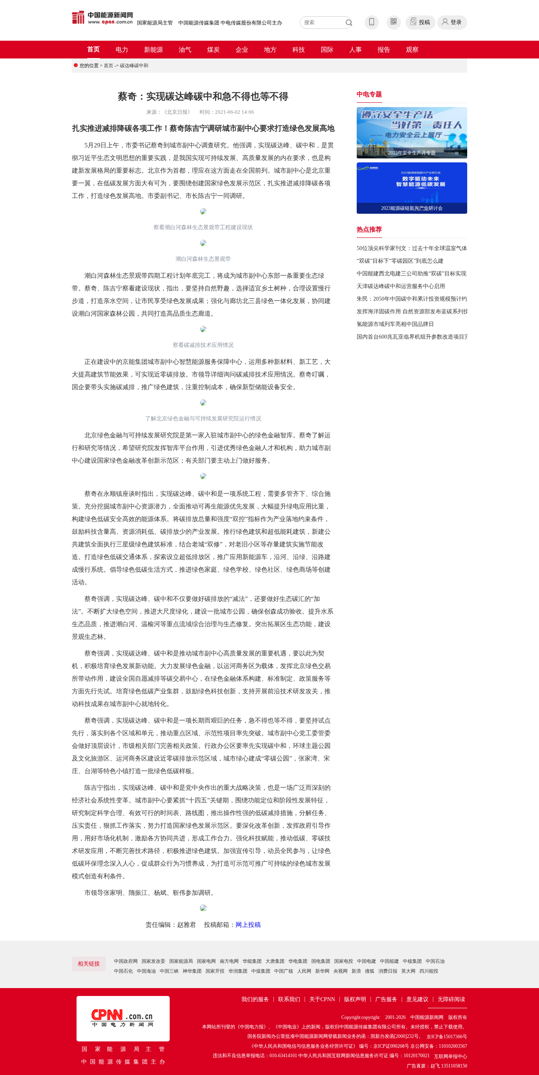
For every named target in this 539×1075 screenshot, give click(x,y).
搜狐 (369, 971)
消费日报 (387, 971)
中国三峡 (169, 971)
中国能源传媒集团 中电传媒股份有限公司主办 (230, 23)
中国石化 (123, 971)
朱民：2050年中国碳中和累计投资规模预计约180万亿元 (424, 299)
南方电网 (229, 961)
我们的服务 (255, 999)
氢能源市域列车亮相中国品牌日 (395, 324)
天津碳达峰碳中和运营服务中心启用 (401, 286)
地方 (270, 49)
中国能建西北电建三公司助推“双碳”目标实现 (411, 274)
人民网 (304, 971)
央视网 (340, 971)
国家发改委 (153, 961)
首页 (93, 49)
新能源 (153, 49)
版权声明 (355, 999)
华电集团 (297, 961)
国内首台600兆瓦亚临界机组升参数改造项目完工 (416, 337)
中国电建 (366, 961)
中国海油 (146, 971)
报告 (384, 49)
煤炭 (213, 49)
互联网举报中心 (450, 1056)
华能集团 (252, 961)
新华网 (322, 971)
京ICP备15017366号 (447, 1036)
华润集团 (237, 971)
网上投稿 (248, 924)
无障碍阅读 (451, 999)
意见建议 (417, 999)
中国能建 (389, 961)
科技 (298, 49)
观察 (412, 49)
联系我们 (289, 999)
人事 (355, 49)
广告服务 (386, 999)
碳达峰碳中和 (134, 65)
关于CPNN (322, 999)
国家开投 (215, 971)
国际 (327, 49)
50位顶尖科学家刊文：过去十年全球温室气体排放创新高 (426, 248)
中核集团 (412, 961)
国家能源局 (181, 961)
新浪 (356, 971)
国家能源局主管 (155, 23)
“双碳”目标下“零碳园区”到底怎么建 (400, 261)
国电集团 (320, 961)
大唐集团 (275, 961)
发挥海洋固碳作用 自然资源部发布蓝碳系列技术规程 (421, 311)
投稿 (424, 22)
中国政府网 (126, 961)
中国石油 (435, 961)
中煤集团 (260, 971)
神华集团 (192, 971)
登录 (456, 22)
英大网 (408, 971)
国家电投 (343, 961)
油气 (185, 49)
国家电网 (206, 961)
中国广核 (283, 971)
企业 (242, 49)
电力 (122, 49)
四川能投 (428, 971)
